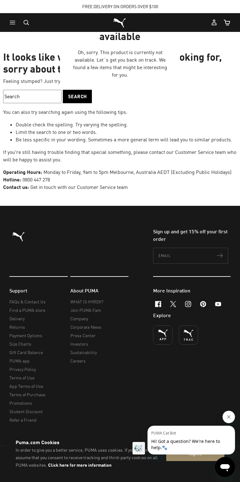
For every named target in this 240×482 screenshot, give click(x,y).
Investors (79, 344)
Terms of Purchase (27, 394)
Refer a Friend (23, 420)
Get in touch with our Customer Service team (78, 187)
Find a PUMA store (27, 310)
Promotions (20, 403)
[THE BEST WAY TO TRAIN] (188, 335)
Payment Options (25, 335)
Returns (17, 327)
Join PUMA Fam (85, 310)
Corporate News (85, 327)
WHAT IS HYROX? (86, 301)
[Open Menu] (14, 22)
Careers (78, 360)
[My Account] (214, 22)
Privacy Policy (22, 369)
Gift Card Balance (26, 352)
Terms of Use (21, 377)
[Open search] (26, 22)
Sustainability (83, 352)
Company (79, 318)
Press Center (83, 335)
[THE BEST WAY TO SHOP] (162, 335)
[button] (14, 22)
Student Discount (26, 411)
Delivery (17, 318)
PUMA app (19, 360)
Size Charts (20, 344)
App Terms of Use (26, 386)
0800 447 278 (36, 179)
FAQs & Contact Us (27, 301)
